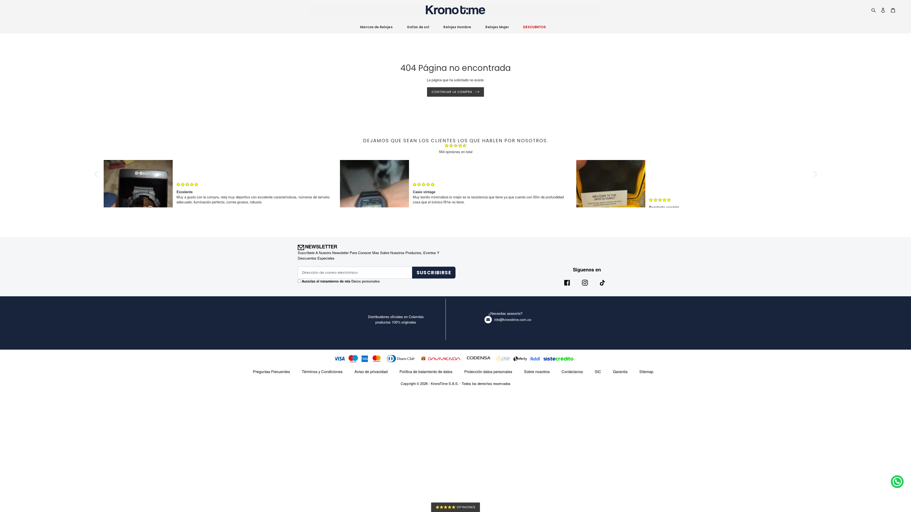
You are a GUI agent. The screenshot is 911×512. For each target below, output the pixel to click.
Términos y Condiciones (322, 371)
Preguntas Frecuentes (271, 371)
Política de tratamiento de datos (426, 371)
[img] (455, 146)
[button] (97, 174)
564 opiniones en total (455, 151)
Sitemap (646, 371)
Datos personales (365, 281)
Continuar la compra (452, 92)
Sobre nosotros (537, 371)
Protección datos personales (488, 371)
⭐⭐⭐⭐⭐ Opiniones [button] (455, 507)
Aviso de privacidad (371, 371)
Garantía (620, 371)
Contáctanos (572, 371)
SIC (598, 371)
